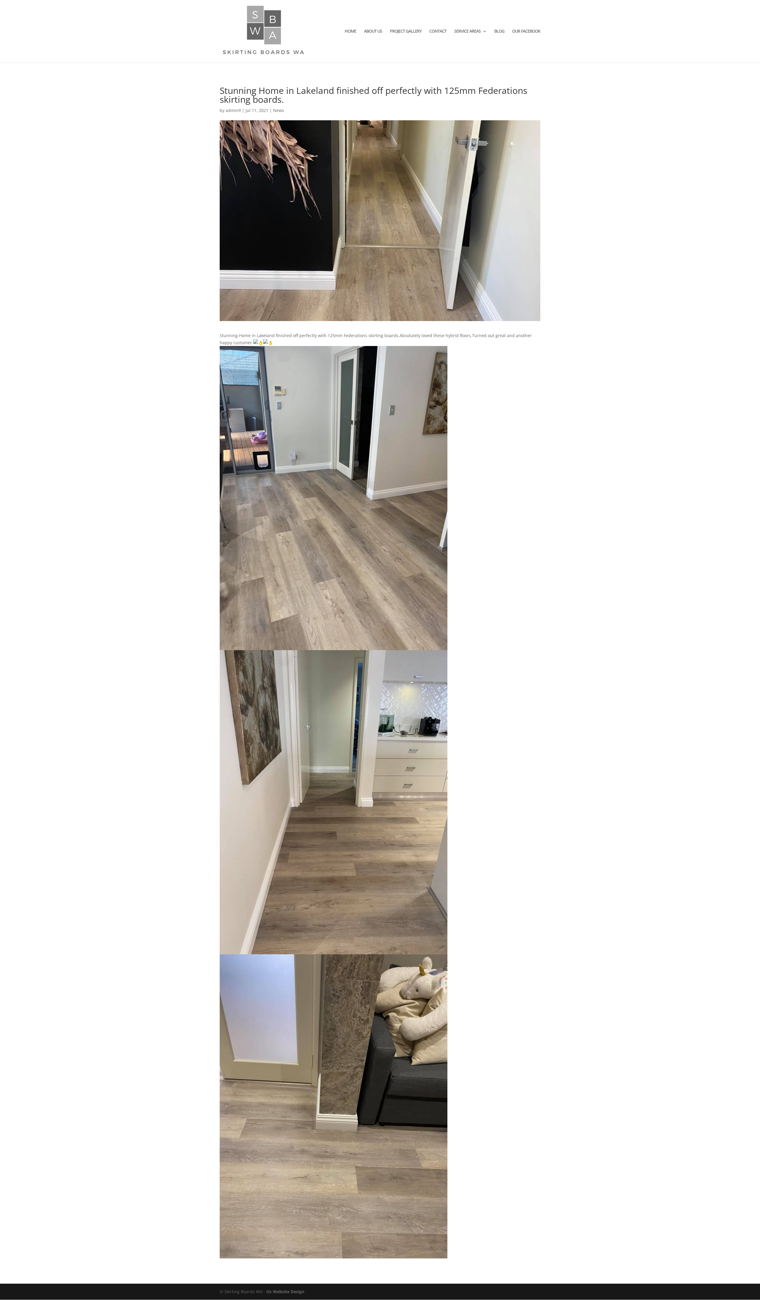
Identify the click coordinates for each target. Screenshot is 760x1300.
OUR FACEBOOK (526, 31)
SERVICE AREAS (467, 31)
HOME (350, 31)
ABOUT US (373, 31)
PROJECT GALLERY (406, 31)
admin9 (233, 110)
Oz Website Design (285, 1291)
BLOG (499, 31)
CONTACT (437, 31)
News (278, 110)
